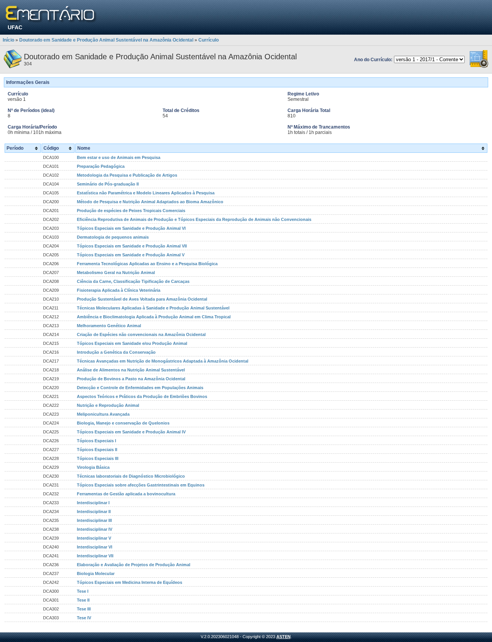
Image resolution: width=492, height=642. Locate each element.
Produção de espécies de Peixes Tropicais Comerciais (131, 210)
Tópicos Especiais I (96, 440)
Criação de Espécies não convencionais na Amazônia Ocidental (141, 334)
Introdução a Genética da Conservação (116, 352)
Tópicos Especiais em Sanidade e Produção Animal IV (131, 432)
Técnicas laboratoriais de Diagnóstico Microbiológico (131, 476)
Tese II (83, 600)
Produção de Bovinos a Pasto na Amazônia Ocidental (131, 378)
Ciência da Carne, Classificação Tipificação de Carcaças (133, 281)
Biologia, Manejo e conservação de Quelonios (123, 423)
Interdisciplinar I (93, 502)
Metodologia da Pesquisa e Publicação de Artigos (127, 175)
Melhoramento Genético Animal (109, 325)
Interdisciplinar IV (94, 529)
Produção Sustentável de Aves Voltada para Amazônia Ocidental (142, 299)
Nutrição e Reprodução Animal (108, 405)
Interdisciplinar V (94, 538)
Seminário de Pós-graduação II (108, 184)
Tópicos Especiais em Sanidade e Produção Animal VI (131, 228)
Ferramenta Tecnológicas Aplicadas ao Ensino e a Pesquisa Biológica (147, 263)
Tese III (84, 609)
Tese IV (84, 617)
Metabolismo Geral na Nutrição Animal (116, 272)
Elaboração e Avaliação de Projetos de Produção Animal (133, 564)
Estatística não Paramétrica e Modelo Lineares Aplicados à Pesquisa (145, 193)
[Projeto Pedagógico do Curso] (479, 66)
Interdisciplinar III (94, 520)
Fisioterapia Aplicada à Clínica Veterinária (118, 290)
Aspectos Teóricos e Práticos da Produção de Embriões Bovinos (142, 396)
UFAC (15, 27)
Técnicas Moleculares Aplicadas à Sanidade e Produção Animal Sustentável (153, 308)
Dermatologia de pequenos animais (113, 237)
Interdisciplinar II (94, 511)
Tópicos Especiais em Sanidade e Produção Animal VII (132, 246)
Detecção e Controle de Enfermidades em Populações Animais (140, 387)
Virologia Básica (93, 467)
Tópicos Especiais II (97, 449)
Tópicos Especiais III (97, 458)
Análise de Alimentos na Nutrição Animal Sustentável (131, 370)
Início (8, 40)
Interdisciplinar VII (95, 555)
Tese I (82, 591)
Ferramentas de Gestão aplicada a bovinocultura (126, 494)
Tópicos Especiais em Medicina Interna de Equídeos (129, 582)
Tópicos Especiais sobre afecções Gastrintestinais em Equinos (140, 485)
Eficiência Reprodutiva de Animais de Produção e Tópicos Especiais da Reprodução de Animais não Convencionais (194, 219)
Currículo (208, 40)
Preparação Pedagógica (101, 166)
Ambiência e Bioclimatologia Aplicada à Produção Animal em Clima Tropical (154, 316)
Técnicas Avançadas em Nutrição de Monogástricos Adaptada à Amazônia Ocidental (162, 361)
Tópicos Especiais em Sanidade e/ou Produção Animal (132, 343)
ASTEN (283, 636)
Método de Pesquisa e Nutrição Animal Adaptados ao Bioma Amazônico (150, 201)
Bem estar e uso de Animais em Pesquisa (118, 157)
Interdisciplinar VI (94, 547)
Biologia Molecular (96, 573)
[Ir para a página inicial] (51, 14)
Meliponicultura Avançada (103, 414)
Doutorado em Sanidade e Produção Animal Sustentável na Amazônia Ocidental (106, 40)
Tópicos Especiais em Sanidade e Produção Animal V (130, 254)
